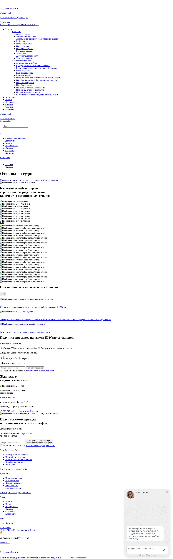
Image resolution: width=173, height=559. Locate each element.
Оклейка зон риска (25, 82)
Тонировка (21, 53)
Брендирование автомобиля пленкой (33, 65)
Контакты (9, 109)
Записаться (5, 22)
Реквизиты (5, 542)
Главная (9, 164)
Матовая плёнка (23, 75)
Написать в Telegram (28, 411)
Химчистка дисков (25, 58)
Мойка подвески (24, 44)
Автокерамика (23, 34)
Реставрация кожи (24, 51)
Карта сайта (10, 514)
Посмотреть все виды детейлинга (15, 492)
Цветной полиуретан (15, 457)
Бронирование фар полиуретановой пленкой (37, 68)
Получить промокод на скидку (14, 180)
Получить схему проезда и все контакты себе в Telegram (39, 442)
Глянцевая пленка (24, 73)
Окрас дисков (22, 46)
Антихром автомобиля (26, 63)
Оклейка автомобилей (21, 61)
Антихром (10, 97)
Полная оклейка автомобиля (29, 92)
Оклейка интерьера (25, 85)
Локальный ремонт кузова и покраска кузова (37, 39)
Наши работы (11, 102)
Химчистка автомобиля (27, 56)
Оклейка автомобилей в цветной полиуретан (37, 80)
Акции (8, 99)
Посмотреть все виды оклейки (14, 469)
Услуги (8, 29)
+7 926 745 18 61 (8, 24)
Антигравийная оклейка (16, 455)
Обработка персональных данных (46, 558)
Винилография (23, 70)
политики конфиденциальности (40, 371)
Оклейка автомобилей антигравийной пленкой (38, 78)
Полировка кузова (24, 48)
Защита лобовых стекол (27, 36)
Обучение (9, 107)
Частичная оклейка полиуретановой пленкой (37, 95)
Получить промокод (35, 368)
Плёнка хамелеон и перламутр (30, 90)
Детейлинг (16, 31)
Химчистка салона (14, 483)
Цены (8, 504)
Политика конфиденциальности (15, 558)
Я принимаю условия (30, 371)
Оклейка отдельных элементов (30, 87)
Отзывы (9, 104)
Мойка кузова (22, 41)
